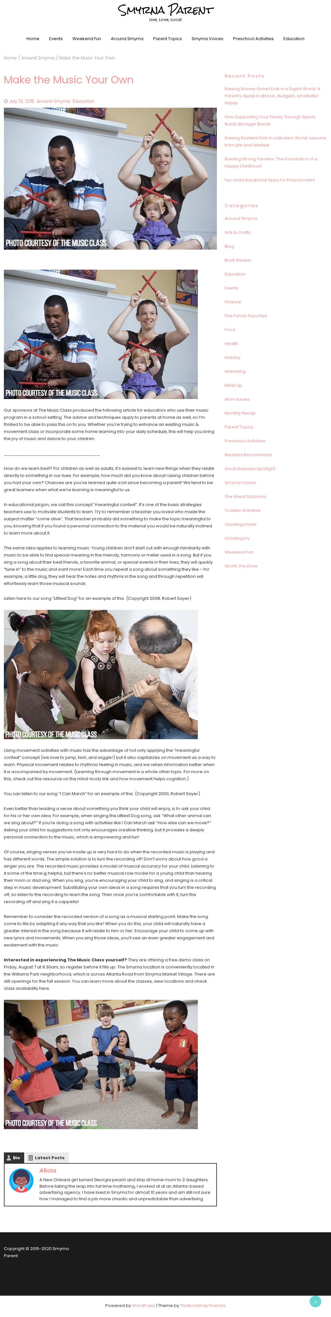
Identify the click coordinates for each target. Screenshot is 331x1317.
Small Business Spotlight (250, 469)
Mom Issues (237, 399)
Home (33, 39)
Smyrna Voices (207, 39)
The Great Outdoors (245, 496)
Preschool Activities (253, 39)
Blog (229, 246)
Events (56, 39)
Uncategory (237, 538)
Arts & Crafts (238, 232)
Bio (16, 1158)
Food (230, 330)
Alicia (47, 1170)
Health (231, 343)
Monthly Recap (240, 413)
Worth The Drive (241, 566)
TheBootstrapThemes (203, 1305)
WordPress (143, 1305)
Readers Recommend (248, 455)
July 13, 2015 (21, 101)
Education (293, 39)
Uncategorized (240, 524)
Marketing (235, 371)
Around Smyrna (127, 39)
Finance (233, 302)
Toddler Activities (243, 510)
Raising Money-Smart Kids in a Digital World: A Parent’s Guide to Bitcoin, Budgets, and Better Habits (272, 96)
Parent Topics (167, 39)
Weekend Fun (86, 39)
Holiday (232, 357)
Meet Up (233, 385)
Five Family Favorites (246, 316)
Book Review (238, 260)
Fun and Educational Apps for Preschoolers (270, 180)
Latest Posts (50, 1158)
